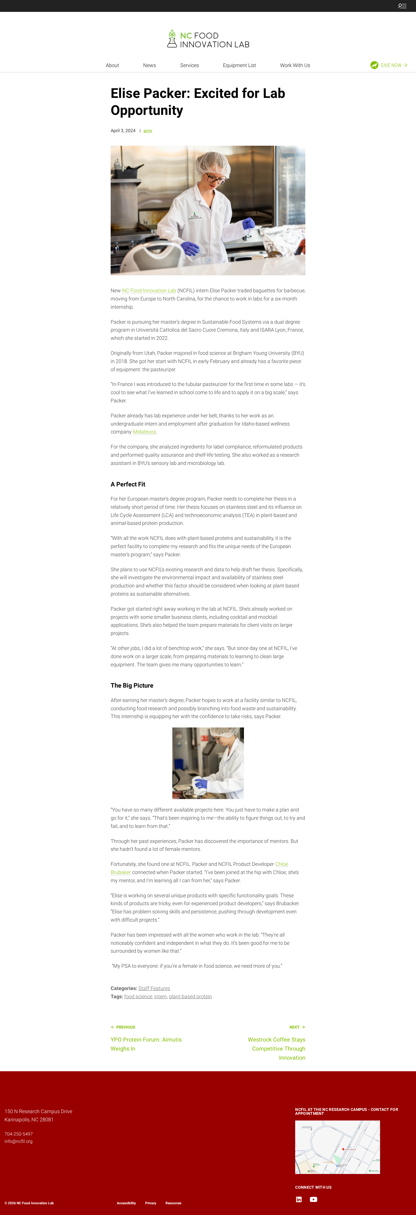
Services (189, 65)
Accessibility (126, 1203)
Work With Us (295, 65)
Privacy (150, 1203)
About (112, 65)
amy (147, 130)
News (149, 65)
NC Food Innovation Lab (149, 290)
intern (160, 996)
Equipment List (239, 65)
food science (138, 996)
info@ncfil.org (19, 1141)
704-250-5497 (19, 1134)
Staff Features (154, 988)
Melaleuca (144, 432)
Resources (173, 1203)
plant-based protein (190, 996)
